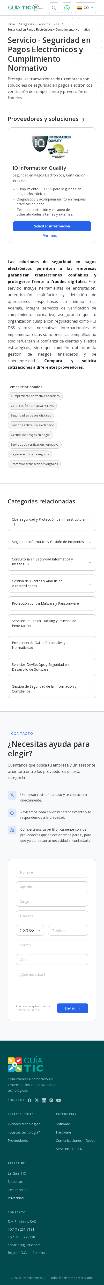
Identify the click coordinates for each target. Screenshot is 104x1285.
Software (63, 1124)
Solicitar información (52, 226)
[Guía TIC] (25, 8)
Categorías (26, 24)
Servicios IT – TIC (49, 24)
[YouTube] (58, 1100)
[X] (37, 1100)
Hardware (63, 1132)
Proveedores (18, 1140)
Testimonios (17, 1189)
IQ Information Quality (39, 168)
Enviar (73, 1008)
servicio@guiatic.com (24, 1245)
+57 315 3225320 (21, 1237)
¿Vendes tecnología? (24, 1124)
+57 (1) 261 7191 (21, 1229)
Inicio (11, 24)
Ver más (52, 235)
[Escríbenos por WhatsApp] (67, 7)
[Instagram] (51, 1100)
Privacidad (16, 1198)
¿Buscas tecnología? (24, 1132)
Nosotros (15, 1181)
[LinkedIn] (44, 1100)
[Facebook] (29, 1100)
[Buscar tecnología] (54, 7)
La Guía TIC (17, 1173)
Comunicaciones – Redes (75, 1140)
